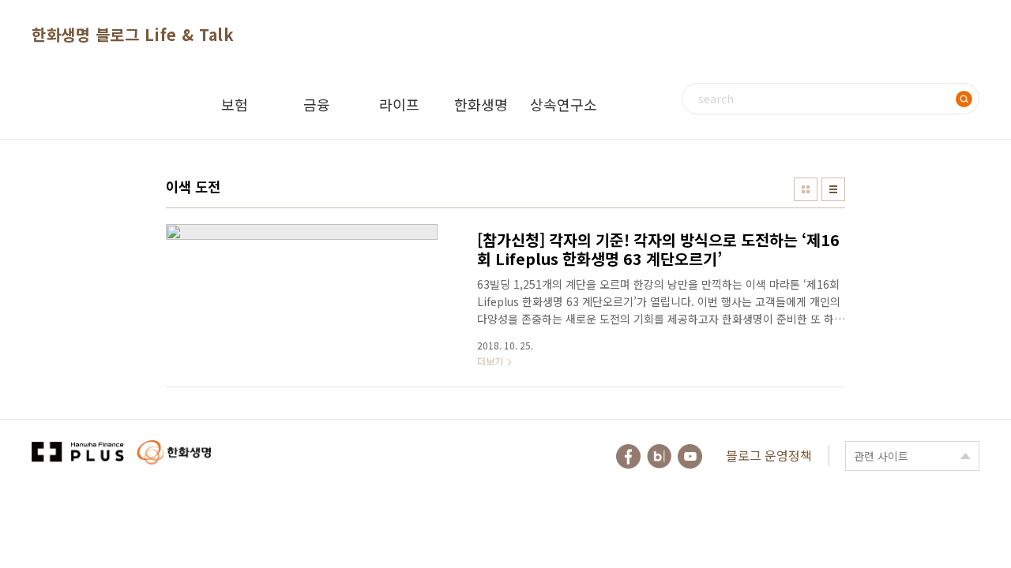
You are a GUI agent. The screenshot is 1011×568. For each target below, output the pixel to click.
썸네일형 (805, 189)
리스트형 (833, 189)
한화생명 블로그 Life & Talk (133, 34)
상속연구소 (563, 104)
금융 (316, 104)
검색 (964, 99)
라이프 (399, 104)
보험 (234, 104)
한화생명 (481, 104)
